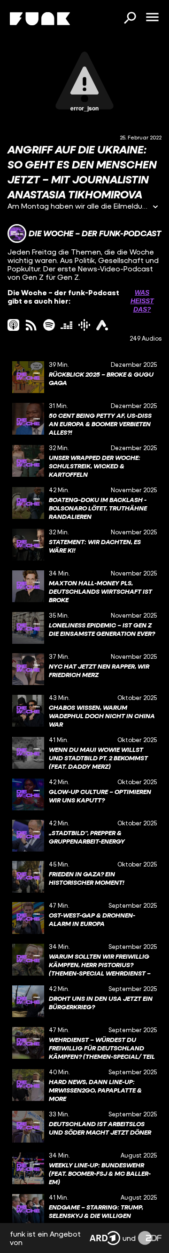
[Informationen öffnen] (155, 207)
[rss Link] (31, 325)
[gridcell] (84, 377)
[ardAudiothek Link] (102, 325)
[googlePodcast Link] (84, 325)
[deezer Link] (66, 325)
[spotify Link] (49, 325)
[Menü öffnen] (152, 18)
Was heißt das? (142, 301)
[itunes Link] (13, 325)
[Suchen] (129, 19)
